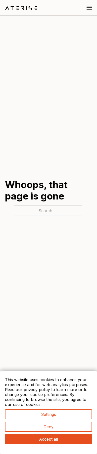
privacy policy (37, 389)
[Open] (89, 7)
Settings (48, 414)
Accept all (48, 439)
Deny (48, 426)
